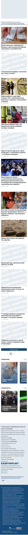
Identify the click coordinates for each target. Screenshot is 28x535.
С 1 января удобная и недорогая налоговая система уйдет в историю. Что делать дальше (13, 315)
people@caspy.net (12, 443)
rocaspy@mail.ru (7, 446)
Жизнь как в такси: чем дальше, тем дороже (12, 239)
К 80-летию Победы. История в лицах (9, 408)
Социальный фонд (7, 380)
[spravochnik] (25, 359)
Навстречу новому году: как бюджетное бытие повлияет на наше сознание (11, 126)
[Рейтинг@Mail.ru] (19, 528)
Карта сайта (4, 471)
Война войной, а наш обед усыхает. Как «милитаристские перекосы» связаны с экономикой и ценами (13, 98)
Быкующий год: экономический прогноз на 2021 (12, 264)
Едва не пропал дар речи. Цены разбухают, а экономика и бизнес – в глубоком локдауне (13, 152)
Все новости (4, 472)
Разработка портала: (9, 532)
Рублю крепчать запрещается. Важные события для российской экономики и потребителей (13, 47)
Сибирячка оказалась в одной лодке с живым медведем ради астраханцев (12, 342)
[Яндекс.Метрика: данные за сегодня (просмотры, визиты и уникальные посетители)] (12, 528)
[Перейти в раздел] (25, 388)
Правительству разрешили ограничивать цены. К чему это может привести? (12, 289)
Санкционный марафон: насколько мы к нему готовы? (14, 72)
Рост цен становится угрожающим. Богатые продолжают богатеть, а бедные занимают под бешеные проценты (14, 212)
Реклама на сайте (5, 445)
